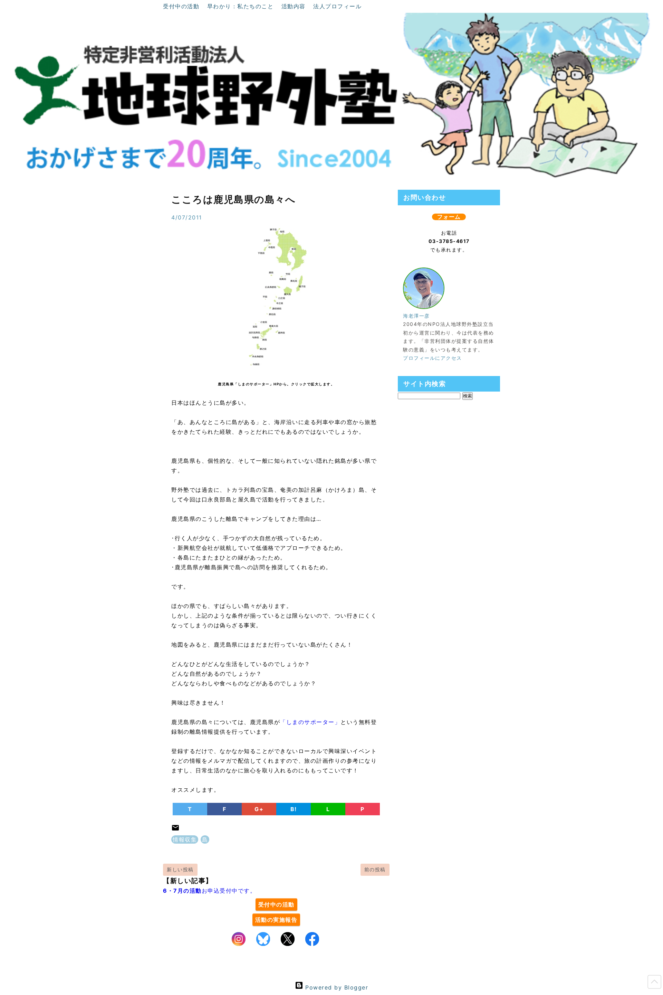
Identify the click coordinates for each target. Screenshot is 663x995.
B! (293, 809)
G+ (258, 809)
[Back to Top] (654, 983)
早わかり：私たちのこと (241, 6)
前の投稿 (375, 869)
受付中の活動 (182, 6)
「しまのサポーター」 (310, 722)
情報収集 (185, 839)
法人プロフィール (337, 6)
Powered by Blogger (335, 987)
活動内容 (294, 6)
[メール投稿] (175, 829)
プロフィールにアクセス (432, 358)
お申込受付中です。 (209, 890)
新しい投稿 (180, 869)
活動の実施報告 (276, 919)
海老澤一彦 (416, 316)
